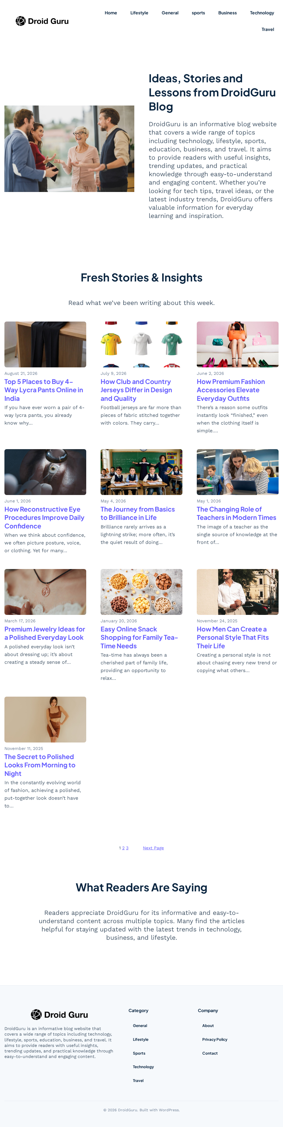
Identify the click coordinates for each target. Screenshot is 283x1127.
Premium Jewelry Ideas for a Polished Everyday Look (44, 633)
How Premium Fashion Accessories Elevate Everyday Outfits (231, 389)
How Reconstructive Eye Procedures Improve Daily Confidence (44, 517)
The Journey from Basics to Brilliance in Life (138, 513)
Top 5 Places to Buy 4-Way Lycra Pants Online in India (43, 389)
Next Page (153, 848)
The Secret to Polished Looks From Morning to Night (39, 764)
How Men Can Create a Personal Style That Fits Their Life (233, 637)
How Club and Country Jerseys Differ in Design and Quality (136, 389)
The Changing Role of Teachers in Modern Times (236, 513)
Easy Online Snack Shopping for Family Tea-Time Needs (139, 637)
